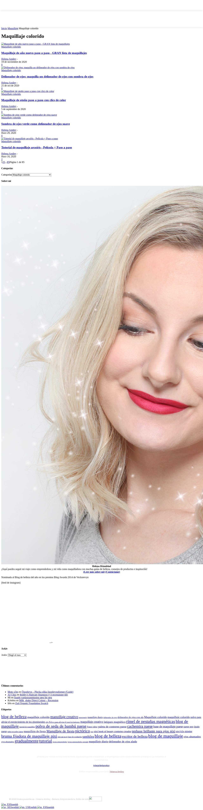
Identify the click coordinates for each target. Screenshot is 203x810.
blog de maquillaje (165, 735)
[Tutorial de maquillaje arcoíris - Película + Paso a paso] (29, 138)
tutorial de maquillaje (27, 727)
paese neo (188, 726)
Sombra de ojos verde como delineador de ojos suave (35, 124)
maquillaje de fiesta (35, 731)
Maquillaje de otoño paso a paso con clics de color (33, 100)
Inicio (4, 28)
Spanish (14, 804)
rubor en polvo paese (15, 732)
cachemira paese (140, 726)
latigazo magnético (115, 721)
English (33, 807)
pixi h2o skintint (184, 731)
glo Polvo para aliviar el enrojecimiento (63, 722)
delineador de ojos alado (123, 741)
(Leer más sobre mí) (94, 572)
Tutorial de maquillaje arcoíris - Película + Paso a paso (36, 147)
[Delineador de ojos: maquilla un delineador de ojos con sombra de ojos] (38, 67)
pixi (92, 732)
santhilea (88, 736)
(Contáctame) (112, 572)
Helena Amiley (8, 59)
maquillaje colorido (38, 717)
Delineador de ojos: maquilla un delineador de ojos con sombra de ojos (47, 76)
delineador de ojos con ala (131, 717)
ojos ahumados (192, 736)
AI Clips (12, 694)
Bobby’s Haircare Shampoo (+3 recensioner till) (44, 694)
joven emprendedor (60, 742)
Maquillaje (13, 28)
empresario (83, 717)
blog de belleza (14, 716)
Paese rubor (92, 726)
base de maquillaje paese (168, 726)
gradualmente (27, 741)
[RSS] (38, 779)
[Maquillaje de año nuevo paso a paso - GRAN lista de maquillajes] (35, 44)
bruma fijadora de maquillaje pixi (29, 736)
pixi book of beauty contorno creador (112, 731)
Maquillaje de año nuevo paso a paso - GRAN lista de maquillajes (44, 53)
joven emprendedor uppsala (78, 742)
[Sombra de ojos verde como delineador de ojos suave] (29, 114)
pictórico (82, 731)
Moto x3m (13, 692)
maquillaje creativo (64, 717)
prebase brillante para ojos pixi (153, 731)
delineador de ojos (110, 717)
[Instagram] (21, 779)
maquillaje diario (95, 717)
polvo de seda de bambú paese (61, 726)
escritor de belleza (135, 736)
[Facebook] (12, 779)
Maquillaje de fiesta (60, 731)
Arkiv (4, 655)
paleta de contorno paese (112, 726)
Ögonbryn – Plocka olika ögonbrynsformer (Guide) (47, 692)
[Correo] (29, 779)
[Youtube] (46, 779)
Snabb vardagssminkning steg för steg (33, 697)
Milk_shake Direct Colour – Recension (38, 700)
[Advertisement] (25, 623)
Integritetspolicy (101, 765)
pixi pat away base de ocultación (70, 737)
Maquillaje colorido (11, 46)
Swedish (15, 807)
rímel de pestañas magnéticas (150, 721)
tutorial (45, 741)
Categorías (6, 174)
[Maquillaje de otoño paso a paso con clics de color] (27, 91)
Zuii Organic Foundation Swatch (31, 703)
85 (8, 162)
